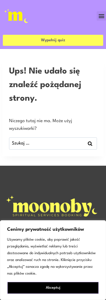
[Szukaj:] (53, 143)
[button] (101, 16)
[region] (53, 260)
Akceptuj (53, 288)
